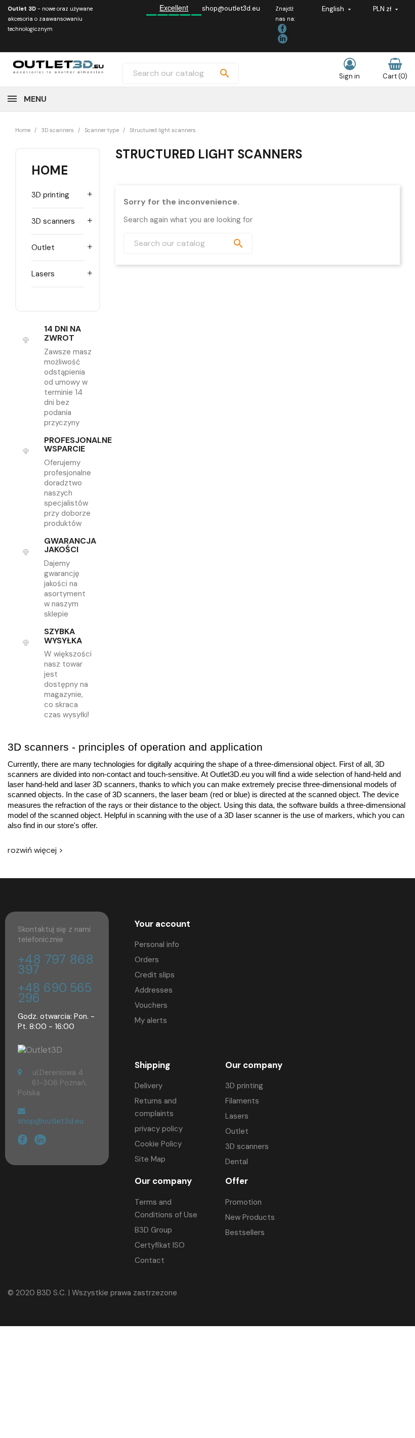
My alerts (151, 1020)
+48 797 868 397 (56, 964)
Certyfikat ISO (160, 1245)
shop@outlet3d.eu (231, 8)
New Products (250, 1217)
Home (49, 170)
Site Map (150, 1159)
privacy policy (159, 1129)
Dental (236, 1162)
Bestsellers (245, 1232)
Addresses (154, 990)
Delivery (148, 1086)
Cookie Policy (158, 1144)
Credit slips (155, 975)
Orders (147, 960)
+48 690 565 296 (55, 993)
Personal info (157, 944)
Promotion (243, 1202)
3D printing (50, 195)
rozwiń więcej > (35, 850)
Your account (162, 923)
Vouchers (151, 1005)
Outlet (43, 247)
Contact (149, 1260)
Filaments (242, 1101)
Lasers (43, 274)
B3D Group (153, 1230)
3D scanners (53, 221)
